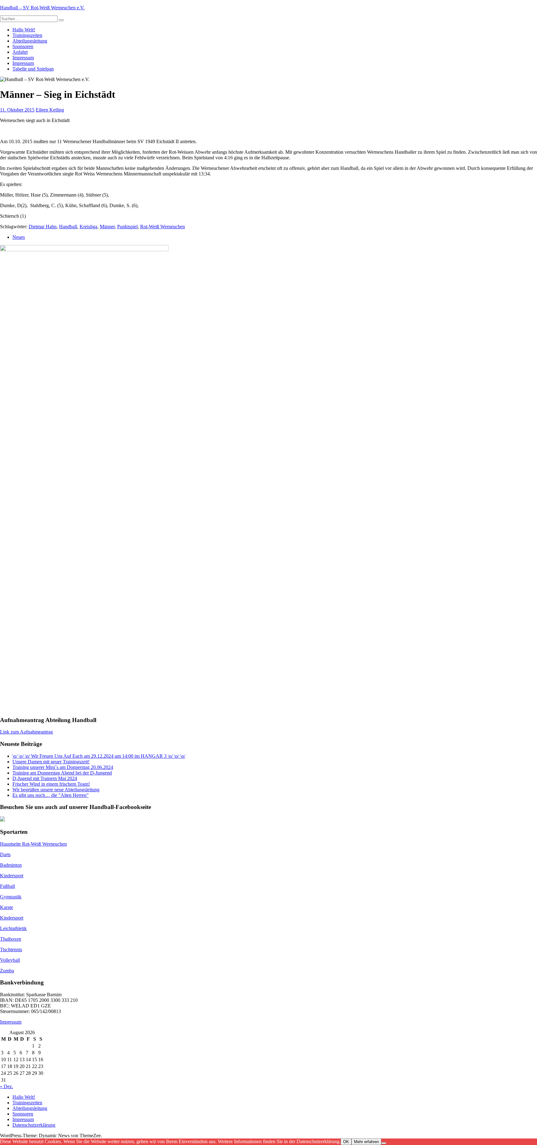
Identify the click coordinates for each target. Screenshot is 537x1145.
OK (346, 1141)
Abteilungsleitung (29, 40)
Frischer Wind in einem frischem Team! (51, 784)
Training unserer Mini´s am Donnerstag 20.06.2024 (62, 767)
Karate (6, 907)
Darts (5, 854)
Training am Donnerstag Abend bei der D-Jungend (62, 772)
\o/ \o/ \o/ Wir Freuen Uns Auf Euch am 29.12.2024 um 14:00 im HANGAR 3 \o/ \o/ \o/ (98, 756)
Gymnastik (10, 896)
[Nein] (383, 1143)
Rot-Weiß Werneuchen (162, 226)
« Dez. (6, 1086)
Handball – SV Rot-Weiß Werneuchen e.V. (42, 7)
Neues (18, 237)
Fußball (7, 886)
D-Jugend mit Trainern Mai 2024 (44, 778)
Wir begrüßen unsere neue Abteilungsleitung (55, 789)
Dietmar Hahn (43, 226)
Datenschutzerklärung (33, 1125)
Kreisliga (88, 226)
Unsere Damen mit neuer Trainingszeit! (51, 761)
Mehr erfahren (366, 1141)
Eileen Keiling (50, 109)
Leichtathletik (13, 928)
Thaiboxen (10, 939)
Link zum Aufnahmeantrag (26, 731)
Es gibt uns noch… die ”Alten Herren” (50, 795)
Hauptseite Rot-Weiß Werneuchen (33, 844)
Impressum (23, 57)
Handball (68, 226)
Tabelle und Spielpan (33, 68)
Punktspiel (127, 226)
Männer (107, 226)
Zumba (7, 970)
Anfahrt (20, 52)
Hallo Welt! (23, 29)
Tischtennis (11, 949)
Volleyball (10, 960)
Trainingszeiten (27, 35)
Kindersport (11, 875)
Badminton (11, 865)
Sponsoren (22, 46)
